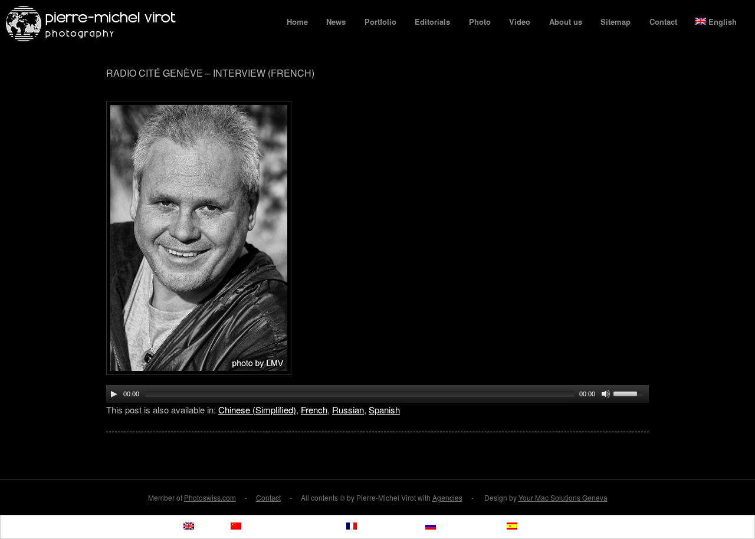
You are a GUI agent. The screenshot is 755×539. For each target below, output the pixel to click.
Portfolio (380, 21)
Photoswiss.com (210, 497)
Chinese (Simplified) (257, 409)
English (722, 21)
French (314, 409)
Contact (663, 21)
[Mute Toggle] (605, 394)
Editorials (432, 21)
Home (297, 21)
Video (519, 21)
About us (565, 21)
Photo (480, 21)
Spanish (384, 409)
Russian (348, 409)
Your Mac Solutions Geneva (563, 497)
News (336, 21)
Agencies (447, 497)
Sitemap (615, 21)
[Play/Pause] (114, 394)
